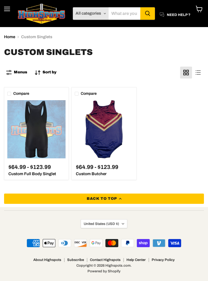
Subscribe (75, 260)
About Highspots (47, 260)
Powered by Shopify (104, 271)
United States (101, 224)
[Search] (147, 13)
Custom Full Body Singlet (32, 174)
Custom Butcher (91, 174)
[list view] (198, 73)
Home (9, 37)
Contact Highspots (105, 260)
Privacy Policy (163, 260)
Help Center (136, 260)
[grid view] (186, 73)
